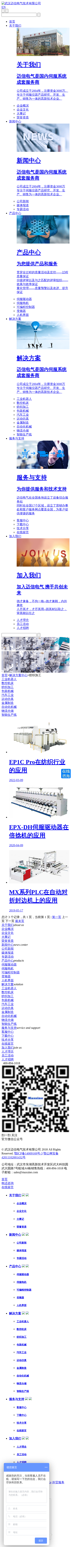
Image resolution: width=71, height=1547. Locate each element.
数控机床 (23, 402)
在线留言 (23, 532)
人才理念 (23, 620)
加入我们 (15, 536)
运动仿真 (23, 418)
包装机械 (23, 410)
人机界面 (23, 314)
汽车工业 (23, 414)
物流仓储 (23, 430)
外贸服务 (58, 1482)
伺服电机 (23, 303)
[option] (35, 816)
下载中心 (23, 524)
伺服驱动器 (24, 299)
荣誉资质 (23, 117)
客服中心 (23, 520)
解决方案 (15, 318)
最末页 (19, 921)
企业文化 (23, 109)
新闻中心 (15, 121)
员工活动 (23, 624)
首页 (12, 21)
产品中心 (15, 213)
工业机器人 (24, 398)
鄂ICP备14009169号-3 (28, 1153)
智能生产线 (24, 434)
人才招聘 (23, 627)
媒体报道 (23, 205)
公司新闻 (23, 201)
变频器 (21, 310)
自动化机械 (24, 426)
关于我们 (15, 25)
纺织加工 (23, 406)
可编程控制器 (26, 307)
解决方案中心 (18, 675)
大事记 (21, 113)
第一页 (56, 917)
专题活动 (23, 209)
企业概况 (23, 105)
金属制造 (23, 422)
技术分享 (23, 528)
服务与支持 (16, 438)
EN (4, 7)
